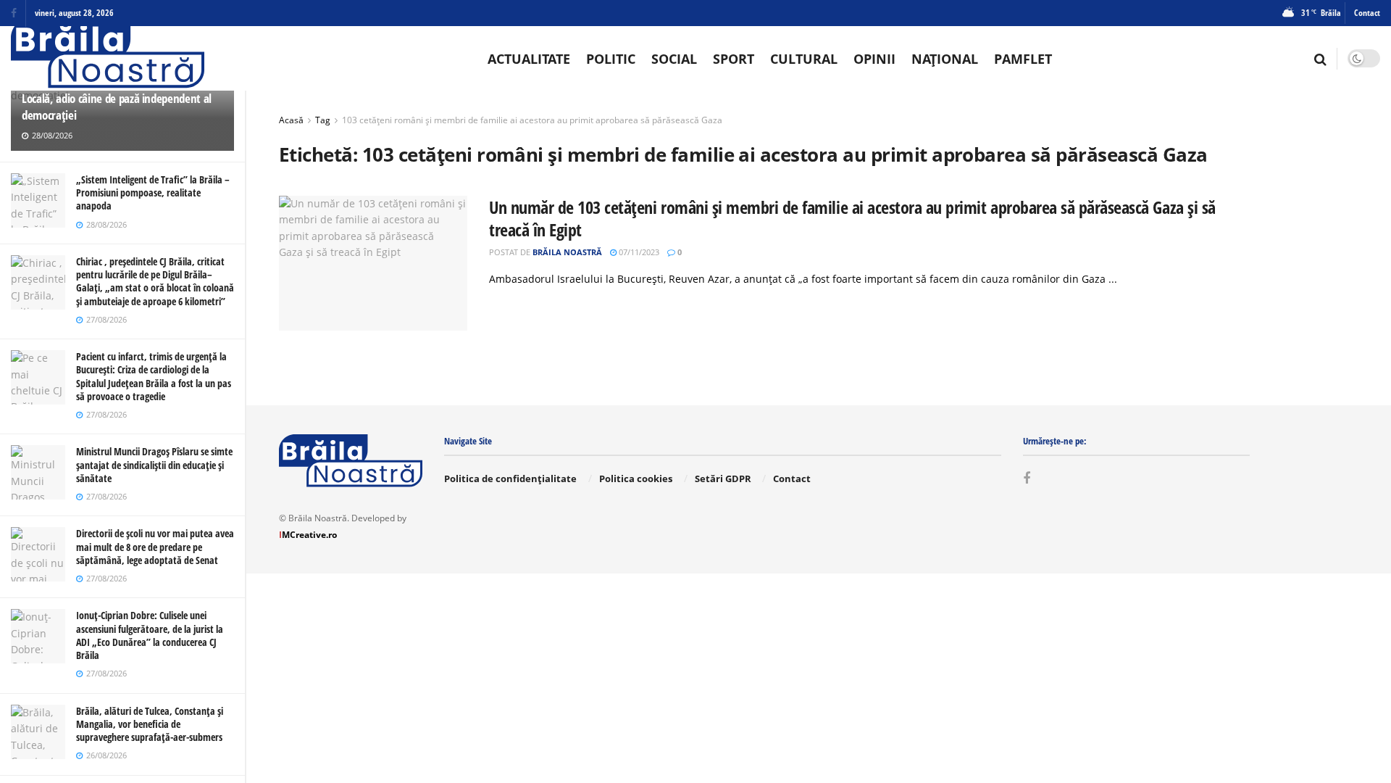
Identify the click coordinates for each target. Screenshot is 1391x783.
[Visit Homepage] (107, 58)
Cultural (803, 58)
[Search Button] (1320, 59)
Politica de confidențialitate (510, 478)
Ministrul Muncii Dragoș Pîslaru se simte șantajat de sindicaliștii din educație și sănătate (154, 464)
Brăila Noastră (567, 251)
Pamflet (1023, 58)
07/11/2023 (638, 251)
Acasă (291, 120)
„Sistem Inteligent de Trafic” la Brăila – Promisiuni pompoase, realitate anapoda (153, 192)
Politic (610, 58)
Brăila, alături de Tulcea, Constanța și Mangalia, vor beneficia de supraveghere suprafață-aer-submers (149, 724)
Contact (1367, 13)
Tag (322, 120)
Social (674, 58)
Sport (733, 58)
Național (944, 58)
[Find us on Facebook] (14, 13)
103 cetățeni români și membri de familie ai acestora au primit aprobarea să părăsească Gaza (532, 120)
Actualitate (529, 58)
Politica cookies (635, 478)
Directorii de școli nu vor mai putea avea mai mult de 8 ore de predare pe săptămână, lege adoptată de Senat (155, 546)
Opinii (874, 58)
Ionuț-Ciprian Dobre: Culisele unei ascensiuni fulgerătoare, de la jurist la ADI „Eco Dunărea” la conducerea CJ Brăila (149, 635)
